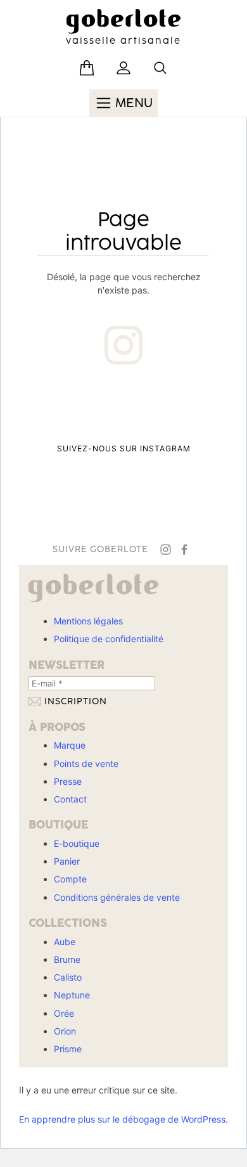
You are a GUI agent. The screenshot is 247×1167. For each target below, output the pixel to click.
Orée (64, 1013)
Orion (65, 1031)
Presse (68, 781)
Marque (70, 745)
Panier (67, 861)
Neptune (72, 995)
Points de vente (86, 763)
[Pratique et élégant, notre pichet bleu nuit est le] (193, 409)
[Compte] (123, 68)
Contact (70, 799)
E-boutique (76, 843)
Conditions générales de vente (117, 897)
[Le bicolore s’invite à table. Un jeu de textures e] (123, 468)
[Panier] (86, 68)
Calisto (68, 977)
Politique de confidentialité (108, 638)
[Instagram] (165, 549)
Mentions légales (88, 621)
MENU (132, 103)
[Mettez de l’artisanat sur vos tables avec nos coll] (54, 468)
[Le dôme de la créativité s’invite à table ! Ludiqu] (54, 409)
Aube (64, 941)
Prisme (68, 1048)
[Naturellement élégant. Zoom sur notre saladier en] (193, 468)
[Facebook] (184, 549)
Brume (67, 959)
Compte (70, 879)
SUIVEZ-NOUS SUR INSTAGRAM (124, 448)
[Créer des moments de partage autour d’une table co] (123, 409)
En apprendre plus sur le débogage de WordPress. (123, 1119)
